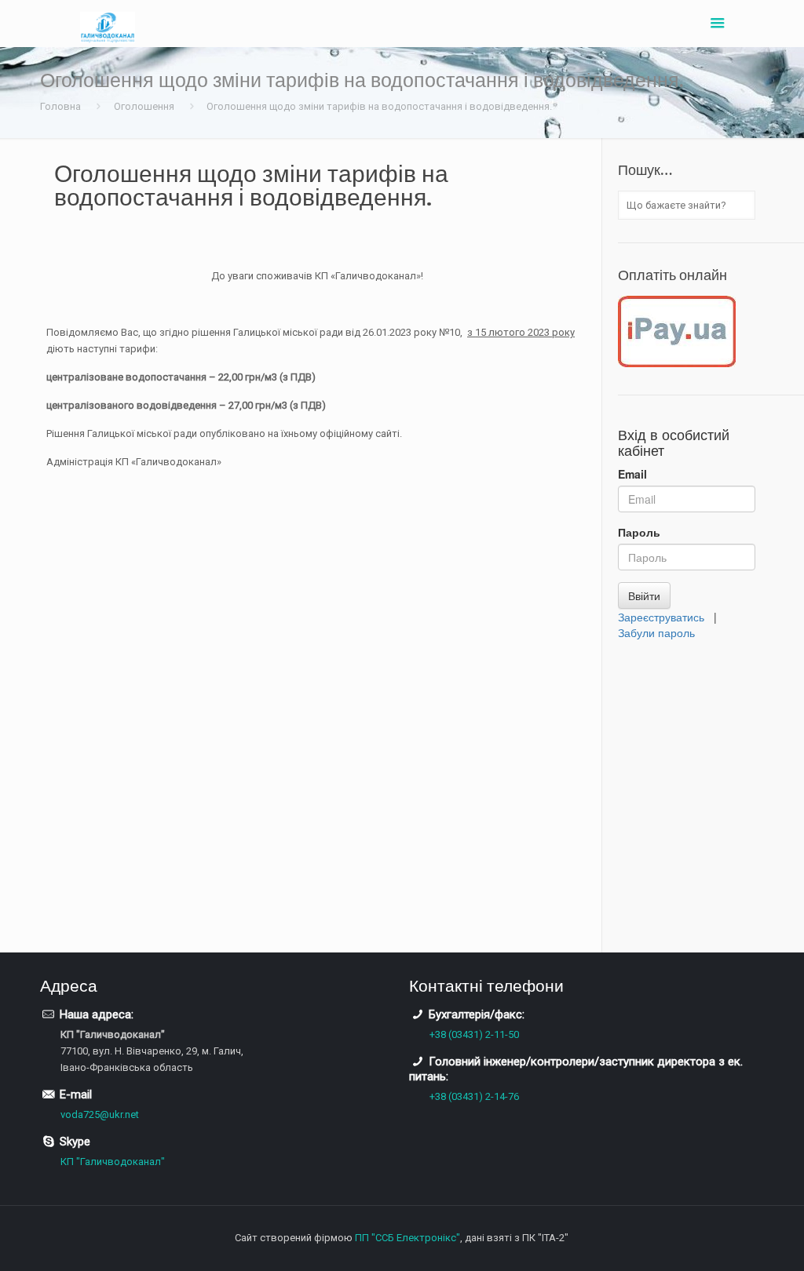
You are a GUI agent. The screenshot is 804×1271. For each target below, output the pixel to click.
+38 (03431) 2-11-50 (474, 1034)
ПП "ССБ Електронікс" (407, 1238)
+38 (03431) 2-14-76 (474, 1096)
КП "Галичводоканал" (112, 1161)
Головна (60, 106)
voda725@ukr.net (99, 1114)
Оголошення (144, 106)
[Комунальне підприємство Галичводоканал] (107, 23)
